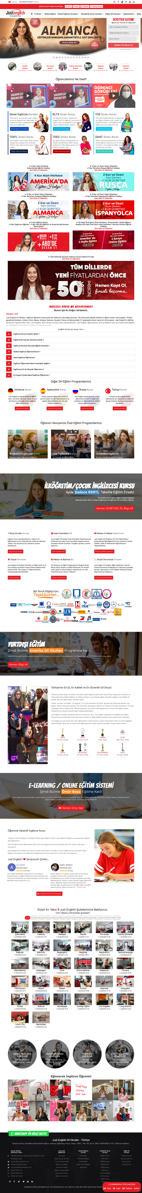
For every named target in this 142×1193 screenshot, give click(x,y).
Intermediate (83, 1161)
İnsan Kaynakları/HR (58, 551)
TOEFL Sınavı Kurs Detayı (19, 151)
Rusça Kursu (126, 1161)
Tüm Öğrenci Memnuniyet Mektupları (49, 893)
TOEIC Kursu (105, 1167)
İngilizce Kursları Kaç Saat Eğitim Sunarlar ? (31, 346)
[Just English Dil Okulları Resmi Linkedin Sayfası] (32, 1181)
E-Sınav (37, 14)
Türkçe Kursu (126, 1164)
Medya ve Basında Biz (59, 577)
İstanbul (34, 918)
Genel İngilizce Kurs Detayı (19, 129)
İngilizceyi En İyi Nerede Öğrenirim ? (28, 369)
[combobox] (123, 38)
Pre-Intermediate (83, 1158)
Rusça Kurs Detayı (87, 408)
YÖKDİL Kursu (105, 1161)
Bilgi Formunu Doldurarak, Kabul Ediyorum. (123, 49)
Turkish (14, 2)
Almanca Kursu (126, 1156)
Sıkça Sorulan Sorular (15, 551)
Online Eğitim (50, 14)
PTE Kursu (104, 1182)
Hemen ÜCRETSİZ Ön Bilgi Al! (114, 508)
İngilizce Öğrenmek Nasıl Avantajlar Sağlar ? (31, 363)
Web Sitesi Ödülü (122, 740)
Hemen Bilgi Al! (18, 664)
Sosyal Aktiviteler (14, 577)
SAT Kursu (104, 1170)
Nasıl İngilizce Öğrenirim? (24, 357)
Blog (139, 14)
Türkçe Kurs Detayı (119, 408)
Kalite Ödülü (103, 740)
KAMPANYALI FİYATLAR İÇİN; (122, 1186)
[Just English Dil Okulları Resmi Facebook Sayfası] (14, 1181)
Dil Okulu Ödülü (62, 740)
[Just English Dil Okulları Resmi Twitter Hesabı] (24, 1181)
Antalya (89, 918)
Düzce (48, 918)
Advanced (83, 1167)
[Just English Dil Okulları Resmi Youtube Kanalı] (28, 1181)
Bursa (63, 918)
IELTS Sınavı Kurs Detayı (61, 129)
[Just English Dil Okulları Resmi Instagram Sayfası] (10, 1181)
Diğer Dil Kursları (112, 14)
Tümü (28, 918)
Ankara (74, 918)
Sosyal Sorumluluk (61, 1173)
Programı (30, 2)
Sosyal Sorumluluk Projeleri (103, 577)
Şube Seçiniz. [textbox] (114, 39)
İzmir (68, 918)
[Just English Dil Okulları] (15, 13)
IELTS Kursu (105, 1164)
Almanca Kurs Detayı (22, 408)
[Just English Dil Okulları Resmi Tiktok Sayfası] (19, 1181)
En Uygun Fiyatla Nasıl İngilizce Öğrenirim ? (31, 375)
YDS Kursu (105, 1158)
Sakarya (56, 918)
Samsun (82, 918)
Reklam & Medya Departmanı (104, 551)
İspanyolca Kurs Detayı (55, 408)
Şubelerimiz (128, 14)
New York (116, 918)
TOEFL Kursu (105, 1156)
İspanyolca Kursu (126, 1158)
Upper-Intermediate (83, 1164)
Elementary (83, 1156)
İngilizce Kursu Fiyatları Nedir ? (26, 334)
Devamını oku (18, 889)
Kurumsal (62, 1156)
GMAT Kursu (105, 1179)
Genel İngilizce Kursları (68, 14)
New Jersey (98, 918)
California (107, 918)
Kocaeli (41, 918)
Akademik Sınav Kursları (91, 14)
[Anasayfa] (32, 13)
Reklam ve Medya (62, 1164)
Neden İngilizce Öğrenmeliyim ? (26, 352)
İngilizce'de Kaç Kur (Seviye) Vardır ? (28, 340)
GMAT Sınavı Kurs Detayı (104, 151)
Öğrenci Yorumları (62, 1176)
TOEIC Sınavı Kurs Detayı (62, 151)
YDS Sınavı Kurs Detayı (104, 129)
